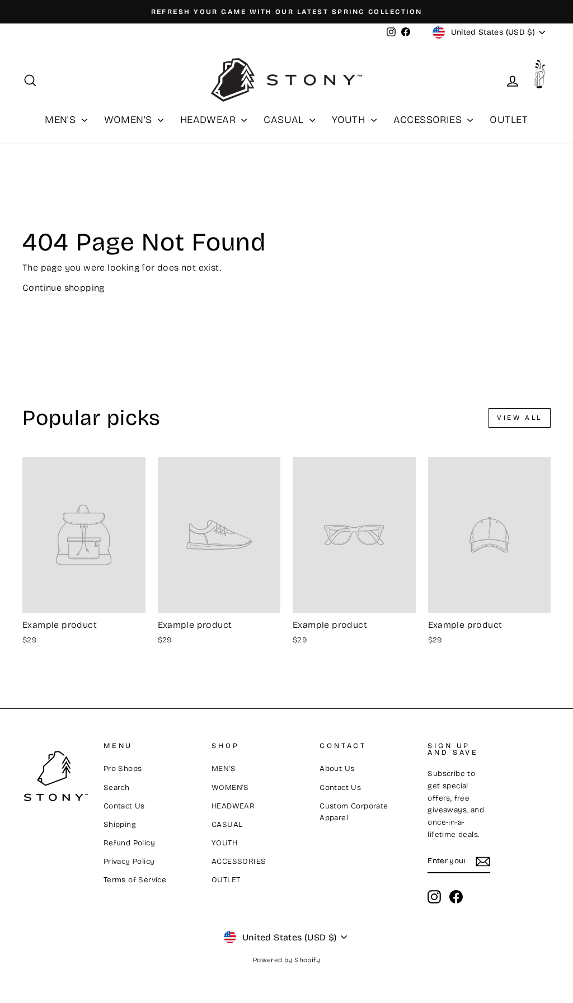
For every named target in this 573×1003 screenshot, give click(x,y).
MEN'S (61, 119)
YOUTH (350, 119)
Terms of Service (135, 879)
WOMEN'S (129, 119)
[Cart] (542, 77)
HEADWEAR (209, 119)
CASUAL (285, 119)
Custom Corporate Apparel (354, 812)
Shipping (120, 824)
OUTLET (509, 119)
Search (116, 787)
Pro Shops (123, 768)
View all (519, 418)
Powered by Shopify (286, 960)
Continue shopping (63, 287)
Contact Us (124, 806)
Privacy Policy (129, 861)
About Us (337, 768)
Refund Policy (129, 843)
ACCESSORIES (429, 119)
